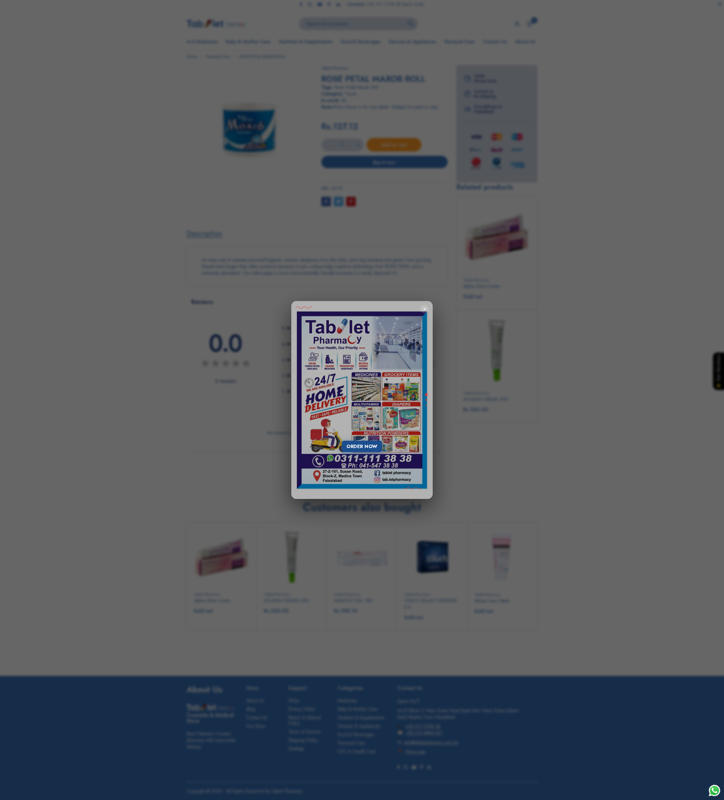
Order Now (362, 446)
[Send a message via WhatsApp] (714, 790)
